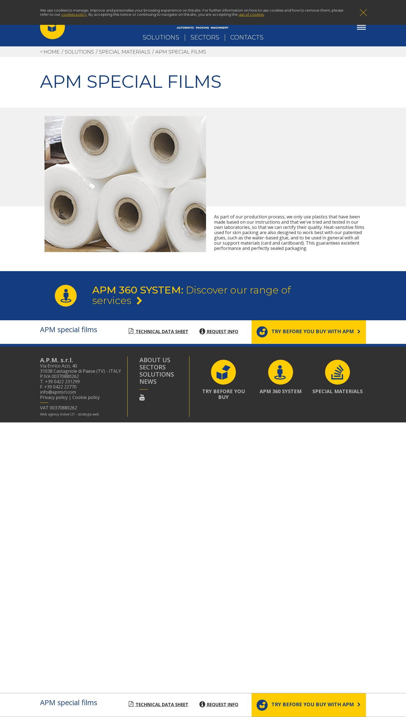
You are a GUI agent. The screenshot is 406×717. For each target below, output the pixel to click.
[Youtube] (142, 397)
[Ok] (363, 13)
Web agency (49, 414)
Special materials (124, 52)
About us (154, 360)
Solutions (161, 37)
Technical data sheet (161, 332)
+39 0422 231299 (62, 382)
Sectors (204, 37)
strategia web (88, 414)
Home (52, 52)
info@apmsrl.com (58, 392)
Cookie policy (86, 397)
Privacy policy (54, 397)
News (148, 381)
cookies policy (74, 14)
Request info (222, 332)
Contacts (246, 37)
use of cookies (251, 14)
